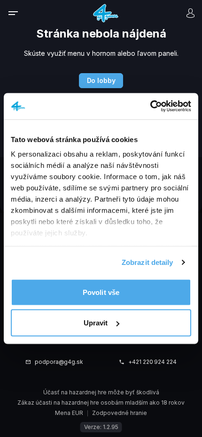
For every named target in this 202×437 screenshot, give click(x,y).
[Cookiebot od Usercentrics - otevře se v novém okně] (150, 106)
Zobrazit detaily (147, 262)
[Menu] (19, 13)
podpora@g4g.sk (59, 362)
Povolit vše (101, 292)
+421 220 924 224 (152, 362)
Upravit (96, 323)
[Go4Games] (106, 12)
